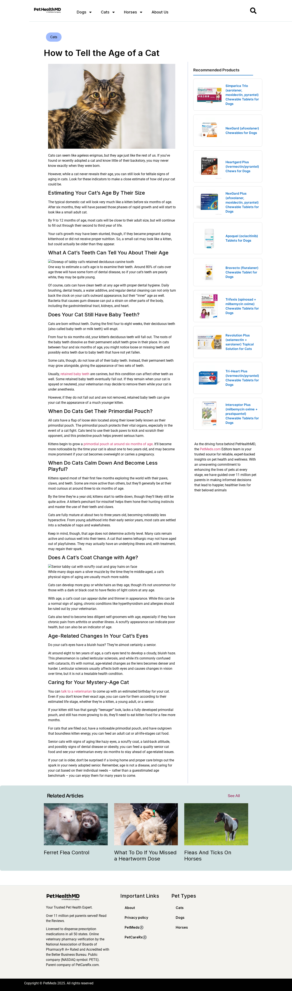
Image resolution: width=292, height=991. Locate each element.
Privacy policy (136, 917)
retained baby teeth (74, 374)
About (130, 908)
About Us (160, 12)
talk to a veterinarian (76, 691)
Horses (130, 12)
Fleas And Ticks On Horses (207, 855)
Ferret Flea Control (66, 852)
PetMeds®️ (134, 927)
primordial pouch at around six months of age (118, 444)
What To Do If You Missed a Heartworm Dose (145, 855)
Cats (105, 12)
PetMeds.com (210, 449)
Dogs (81, 12)
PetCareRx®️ (136, 937)
